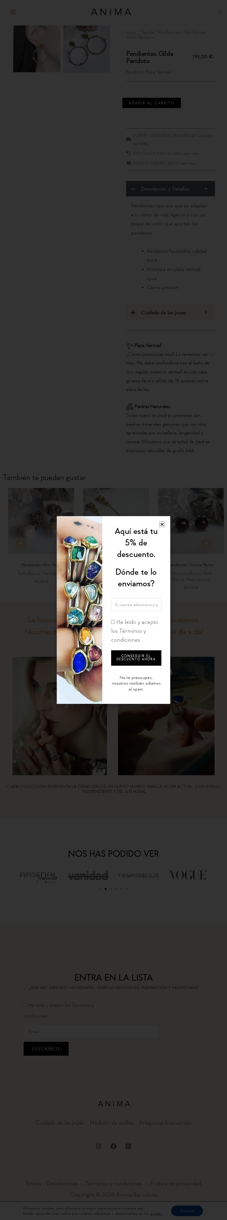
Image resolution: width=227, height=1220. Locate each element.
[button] (162, 524)
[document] (113, 610)
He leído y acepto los (134, 631)
